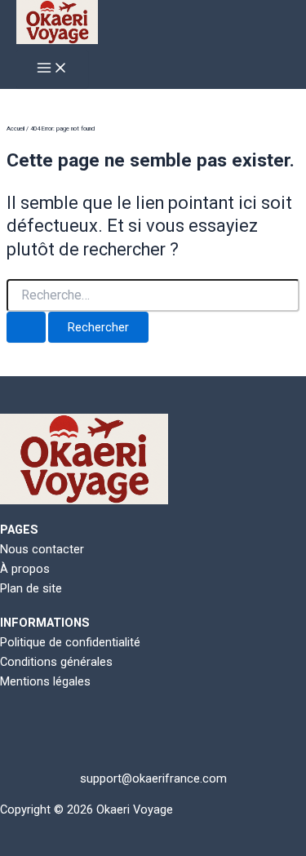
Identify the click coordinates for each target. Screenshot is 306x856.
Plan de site (31, 588)
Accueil (15, 128)
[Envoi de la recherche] (26, 328)
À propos (25, 568)
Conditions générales (56, 661)
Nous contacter (42, 549)
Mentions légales (45, 681)
